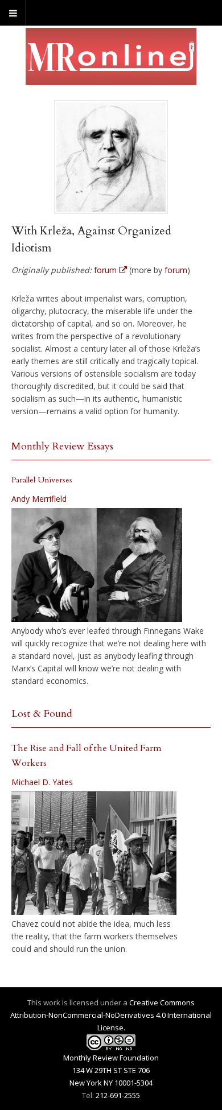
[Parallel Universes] (96, 565)
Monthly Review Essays (62, 446)
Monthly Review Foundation (111, 1058)
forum (176, 270)
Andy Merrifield (39, 498)
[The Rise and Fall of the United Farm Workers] (93, 853)
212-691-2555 (118, 1095)
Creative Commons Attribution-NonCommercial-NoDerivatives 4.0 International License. (111, 1015)
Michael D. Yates (42, 782)
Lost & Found (41, 714)
